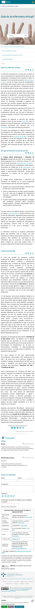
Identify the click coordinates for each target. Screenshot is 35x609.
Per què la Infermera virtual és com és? (12, 55)
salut (23, 121)
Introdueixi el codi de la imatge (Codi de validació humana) (16, 501)
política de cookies (10, 604)
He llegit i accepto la (16, 552)
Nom (2, 478)
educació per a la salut (24, 163)
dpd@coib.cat (16, 539)
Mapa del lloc (9, 583)
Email (26, 478)
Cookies (10, 581)
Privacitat (4, 581)
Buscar (27, 583)
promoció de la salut (20, 136)
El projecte (6, 46)
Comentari (4, 484)
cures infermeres (13, 213)
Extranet (31, 581)
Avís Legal (16, 581)
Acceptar (4, 606)
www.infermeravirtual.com (19, 548)
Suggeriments (24, 581)
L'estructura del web (7, 59)
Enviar (5, 566)
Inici (2, 46)
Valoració (4, 494)
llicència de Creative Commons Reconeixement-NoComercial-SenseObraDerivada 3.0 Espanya (16, 590)
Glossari (16, 583)
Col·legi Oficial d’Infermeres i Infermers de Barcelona (21, 578)
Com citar (3, 63)
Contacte (22, 583)
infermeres (26, 167)
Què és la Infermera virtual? (17, 46)
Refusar (11, 606)
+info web (29, 517)
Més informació (19, 606)
